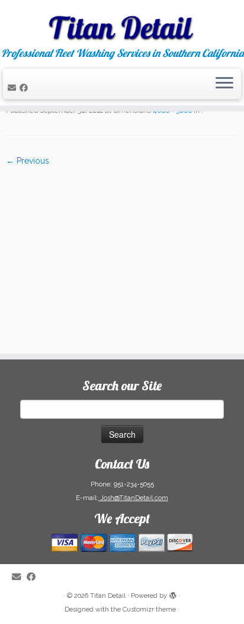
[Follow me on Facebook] (25, 88)
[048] (122, 254)
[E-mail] (14, 88)
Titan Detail (108, 596)
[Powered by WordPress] (173, 594)
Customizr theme (149, 609)
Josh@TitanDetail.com (133, 498)
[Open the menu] (224, 84)
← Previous (27, 160)
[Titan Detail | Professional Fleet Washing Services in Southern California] (122, 24)
